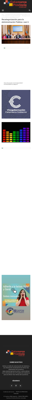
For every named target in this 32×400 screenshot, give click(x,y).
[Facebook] (11, 385)
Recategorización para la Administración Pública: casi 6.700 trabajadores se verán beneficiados (16, 15)
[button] (2, 10)
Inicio (3, 14)
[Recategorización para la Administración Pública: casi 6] (16, 43)
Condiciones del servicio (8, 391)
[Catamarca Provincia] (16, 4)
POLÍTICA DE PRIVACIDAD (21, 391)
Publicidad (16, 393)
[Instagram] (16, 385)
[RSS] (20, 385)
